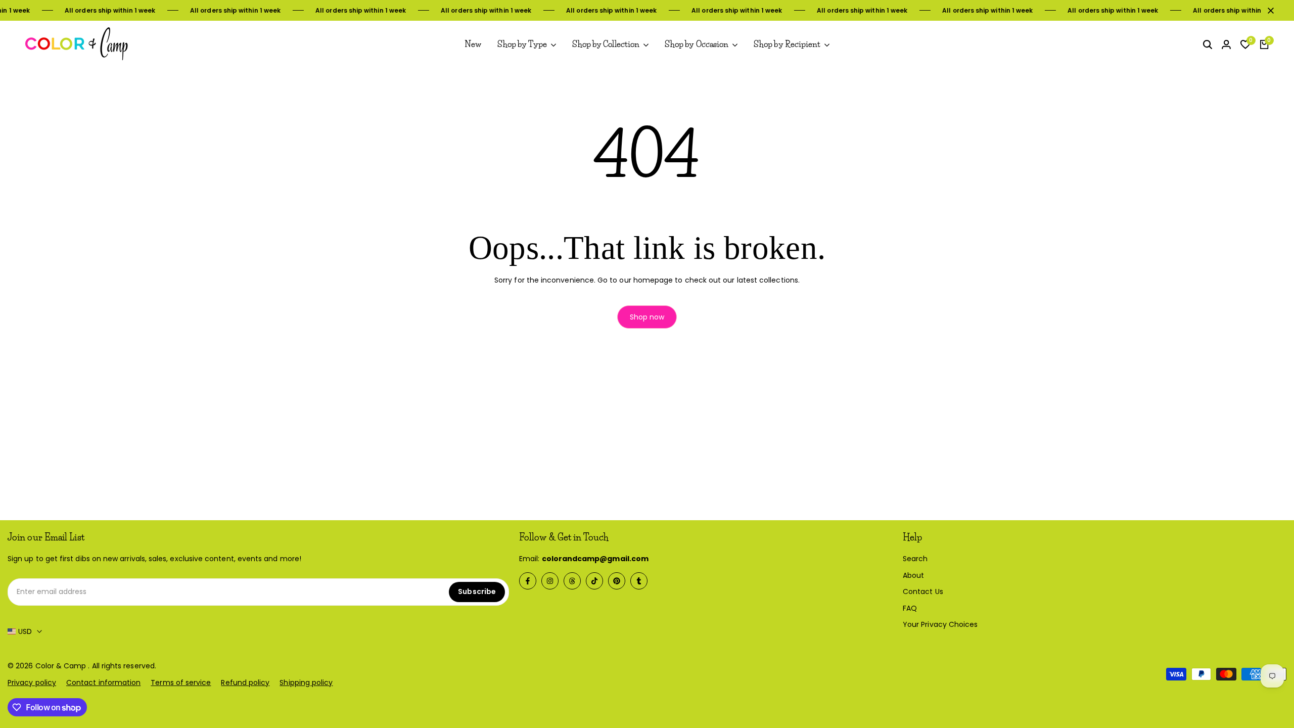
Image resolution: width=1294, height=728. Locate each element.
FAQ (910, 608)
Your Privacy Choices (940, 624)
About (913, 575)
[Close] (1269, 11)
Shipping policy (306, 682)
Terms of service (181, 682)
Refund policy (245, 682)
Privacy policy (32, 682)
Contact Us (923, 591)
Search (915, 559)
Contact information (103, 682)
